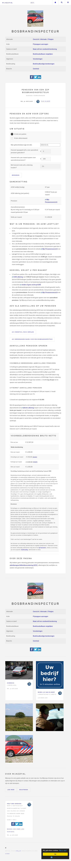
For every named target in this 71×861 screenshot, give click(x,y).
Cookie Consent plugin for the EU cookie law (55, 857)
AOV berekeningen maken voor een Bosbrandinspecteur (32, 339)
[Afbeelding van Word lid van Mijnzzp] (50, 675)
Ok (55, 854)
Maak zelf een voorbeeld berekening (45, 49)
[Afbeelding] (19, 718)
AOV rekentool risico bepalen (23, 332)
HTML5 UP (18, 850)
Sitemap (7, 853)
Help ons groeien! (14, 803)
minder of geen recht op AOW (31, 284)
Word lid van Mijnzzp (46, 692)
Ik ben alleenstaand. (21, 138)
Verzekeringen (37, 59)
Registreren (23, 789)
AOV (32, 2)
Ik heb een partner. (20, 134)
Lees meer (11, 789)
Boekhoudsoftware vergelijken (43, 54)
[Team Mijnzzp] (29, 684)
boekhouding (24, 549)
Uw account (55, 2)
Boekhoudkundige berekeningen (43, 64)
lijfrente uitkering (28, 408)
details (35, 457)
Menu (68, 2)
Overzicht (36, 39)
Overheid (36, 68)
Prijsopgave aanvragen (40, 44)
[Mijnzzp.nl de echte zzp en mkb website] (35, 18)
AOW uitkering (18, 277)
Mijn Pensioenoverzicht (50, 249)
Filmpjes (50, 39)
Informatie (43, 39)
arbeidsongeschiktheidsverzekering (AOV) (23, 565)
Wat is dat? (63, 850)
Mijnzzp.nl (7, 2)
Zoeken (62, 2)
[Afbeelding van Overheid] (19, 670)
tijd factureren (42, 547)
